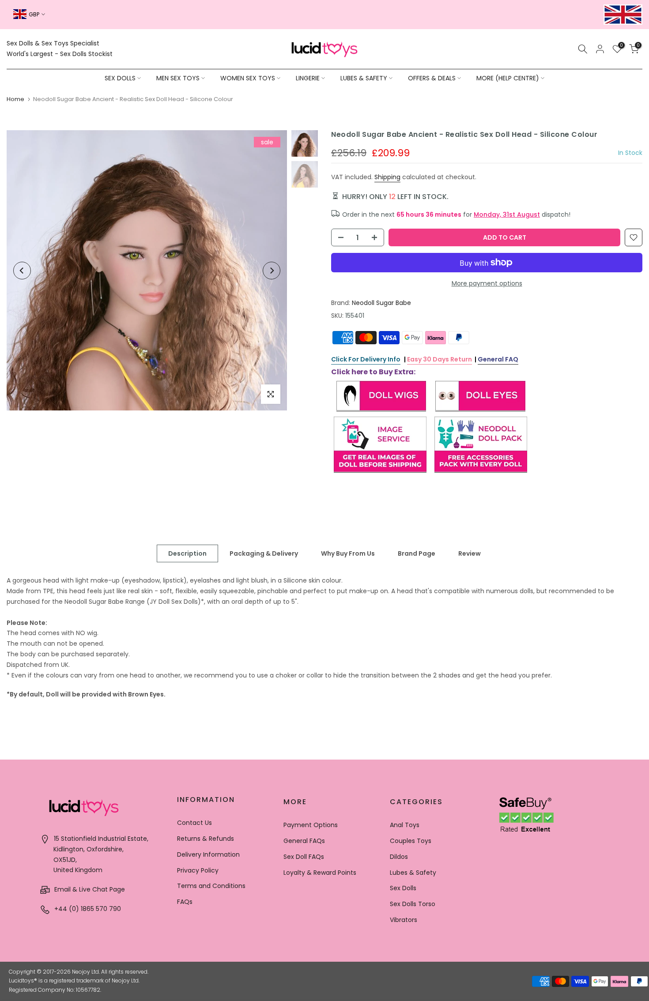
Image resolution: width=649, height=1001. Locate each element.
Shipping (387, 177)
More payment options (487, 283)
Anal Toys (404, 824)
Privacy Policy (198, 870)
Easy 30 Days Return (439, 359)
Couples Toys (410, 840)
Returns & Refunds (205, 838)
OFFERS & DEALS (432, 78)
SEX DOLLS (120, 78)
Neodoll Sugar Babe (381, 302)
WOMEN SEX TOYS (247, 78)
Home (15, 99)
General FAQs (304, 840)
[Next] (271, 270)
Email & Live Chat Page (89, 889)
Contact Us (194, 822)
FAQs (184, 901)
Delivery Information (208, 854)
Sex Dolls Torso (412, 903)
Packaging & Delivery (264, 553)
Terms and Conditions (211, 885)
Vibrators (403, 919)
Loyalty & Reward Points (319, 872)
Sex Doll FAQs (303, 856)
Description (187, 553)
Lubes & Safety (413, 872)
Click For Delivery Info (365, 359)
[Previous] (22, 270)
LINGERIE (308, 78)
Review (469, 553)
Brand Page (416, 553)
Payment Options (310, 824)
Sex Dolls (403, 888)
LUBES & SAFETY (363, 78)
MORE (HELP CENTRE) (507, 78)
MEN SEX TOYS (178, 78)
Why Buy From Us (348, 553)
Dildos (399, 856)
